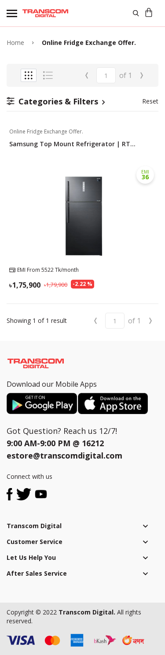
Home (15, 42)
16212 (93, 443)
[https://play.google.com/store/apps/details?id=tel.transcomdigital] (42, 403)
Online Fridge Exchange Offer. (89, 42)
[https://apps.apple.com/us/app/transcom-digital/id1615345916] (113, 403)
